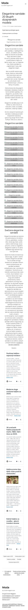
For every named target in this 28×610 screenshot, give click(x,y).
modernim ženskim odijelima (15, 343)
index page (5, 604)
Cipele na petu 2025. (8, 556)
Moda (4, 3)
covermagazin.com (8, 596)
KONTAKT (18, 605)
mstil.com (15, 597)
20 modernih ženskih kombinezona (7, 572)
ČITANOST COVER (6, 607)
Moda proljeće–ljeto (20, 556)
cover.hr (17, 596)
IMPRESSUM (12, 605)
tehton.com (5, 599)
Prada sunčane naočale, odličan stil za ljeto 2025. (19, 572)
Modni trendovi (17, 26)
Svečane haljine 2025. (14, 562)
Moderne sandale (11, 559)
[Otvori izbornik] (26, 4)
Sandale (19, 559)
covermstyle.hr (6, 597)
